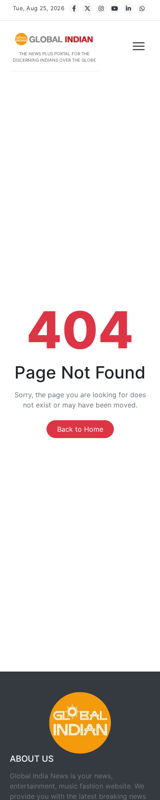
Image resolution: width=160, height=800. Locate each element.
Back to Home (80, 429)
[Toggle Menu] (139, 46)
